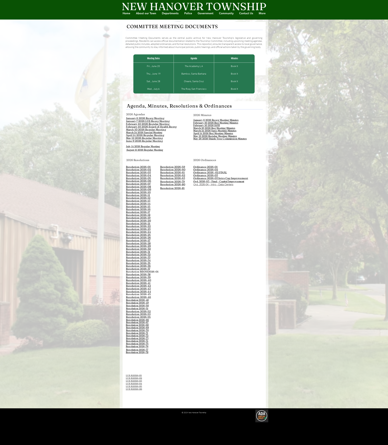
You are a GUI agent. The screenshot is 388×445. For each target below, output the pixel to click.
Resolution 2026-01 (138, 166)
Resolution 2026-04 (138, 175)
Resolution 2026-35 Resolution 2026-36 (138, 265)
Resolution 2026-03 (138, 172)
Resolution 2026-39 (138, 277)
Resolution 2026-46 (138, 297)
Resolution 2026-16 (138, 209)
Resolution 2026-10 (138, 192)
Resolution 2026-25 (138, 234)
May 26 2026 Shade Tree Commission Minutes (220, 138)
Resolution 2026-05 (138, 178)
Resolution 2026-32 (138, 254)
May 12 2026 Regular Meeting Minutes (215, 136)
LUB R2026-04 (134, 383)
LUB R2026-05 (134, 386)
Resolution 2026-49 (137, 302)
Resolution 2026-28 (138, 243)
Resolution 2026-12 (138, 197)
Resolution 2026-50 (137, 305)
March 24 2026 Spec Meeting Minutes (214, 130)
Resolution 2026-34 (138, 260)
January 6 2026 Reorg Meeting (145, 118)
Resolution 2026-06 (138, 180)
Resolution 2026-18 (138, 215)
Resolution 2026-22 (138, 226)
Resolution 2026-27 (138, 240)
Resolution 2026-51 (137, 308)
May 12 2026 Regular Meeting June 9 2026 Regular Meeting (144, 139)
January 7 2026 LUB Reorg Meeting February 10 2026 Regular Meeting (148, 122)
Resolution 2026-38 (138, 274)
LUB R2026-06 (134, 389)
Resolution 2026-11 (138, 195)
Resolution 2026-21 (138, 223)
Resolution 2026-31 (138, 251)
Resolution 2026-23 (138, 229)
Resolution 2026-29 (138, 246)
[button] (226, 13)
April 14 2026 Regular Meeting (145, 135)
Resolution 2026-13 (138, 200)
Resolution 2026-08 (138, 186)
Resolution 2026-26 (138, 237)
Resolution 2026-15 (138, 206)
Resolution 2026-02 (138, 169)
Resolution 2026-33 (138, 257)
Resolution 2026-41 (138, 283)
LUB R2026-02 (134, 378)
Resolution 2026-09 (138, 189)
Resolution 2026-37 (138, 268)
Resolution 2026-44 (138, 291)
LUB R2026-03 (134, 380)
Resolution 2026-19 (138, 217)
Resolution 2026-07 (138, 183)
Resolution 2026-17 (138, 212)
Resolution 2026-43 (138, 288)
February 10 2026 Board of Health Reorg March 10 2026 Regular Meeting (151, 128)
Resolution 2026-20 (138, 220)
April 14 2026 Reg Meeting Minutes (213, 133)
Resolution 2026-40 (138, 280)
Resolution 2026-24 (138, 231)
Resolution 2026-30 (138, 248)
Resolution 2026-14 (138, 203)
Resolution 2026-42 (138, 285)
